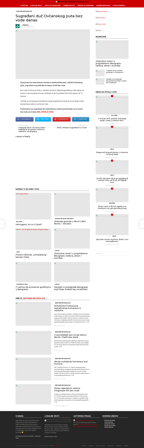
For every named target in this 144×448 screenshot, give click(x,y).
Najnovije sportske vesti (64, 218)
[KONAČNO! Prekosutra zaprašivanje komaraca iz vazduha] (33, 314)
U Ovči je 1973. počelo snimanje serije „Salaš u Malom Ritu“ (112, 120)
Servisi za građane (85, 5)
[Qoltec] (98, 30)
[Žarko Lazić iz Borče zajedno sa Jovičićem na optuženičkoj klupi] (112, 195)
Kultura (114, 115)
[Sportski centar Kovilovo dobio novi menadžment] (112, 224)
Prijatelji (91, 445)
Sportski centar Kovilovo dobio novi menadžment (112, 240)
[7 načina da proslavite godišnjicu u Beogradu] (33, 272)
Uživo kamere (108, 422)
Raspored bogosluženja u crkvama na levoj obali (112, 153)
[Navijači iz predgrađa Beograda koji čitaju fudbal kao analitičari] (72, 272)
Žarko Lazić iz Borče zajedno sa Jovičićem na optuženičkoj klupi (112, 207)
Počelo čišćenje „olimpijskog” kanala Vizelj (31, 255)
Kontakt (126, 445)
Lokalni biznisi (119, 5)
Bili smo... (19, 221)
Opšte (57, 250)
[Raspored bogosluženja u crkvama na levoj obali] (112, 137)
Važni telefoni (108, 427)
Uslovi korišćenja (100, 445)
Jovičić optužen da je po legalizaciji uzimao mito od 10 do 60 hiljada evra (112, 180)
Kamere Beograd (103, 5)
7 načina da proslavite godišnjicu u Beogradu (33, 288)
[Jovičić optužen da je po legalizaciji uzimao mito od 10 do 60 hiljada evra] (112, 167)
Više (87, 322)
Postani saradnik (109, 420)
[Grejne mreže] (101, 24)
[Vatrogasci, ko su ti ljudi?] (33, 206)
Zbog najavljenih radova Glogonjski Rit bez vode (67, 389)
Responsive (57, 445)
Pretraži (126, 254)
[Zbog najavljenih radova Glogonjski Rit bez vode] (33, 394)
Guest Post (110, 445)
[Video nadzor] (101, 18)
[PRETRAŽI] (130, 5)
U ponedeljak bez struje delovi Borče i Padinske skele (70, 336)
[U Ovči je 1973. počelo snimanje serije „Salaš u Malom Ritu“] (112, 105)
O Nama (84, 445)
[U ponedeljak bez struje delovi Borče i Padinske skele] (33, 343)
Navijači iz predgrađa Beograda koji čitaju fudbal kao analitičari (71, 288)
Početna (24, 5)
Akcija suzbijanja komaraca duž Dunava (71, 362)
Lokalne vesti (36, 5)
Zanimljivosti (69, 5)
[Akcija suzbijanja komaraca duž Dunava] (33, 369)
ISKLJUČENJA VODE (45, 112)
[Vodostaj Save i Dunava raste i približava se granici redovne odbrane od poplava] (2, 224)
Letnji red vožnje (109, 424)
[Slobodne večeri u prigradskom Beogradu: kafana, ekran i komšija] (72, 238)
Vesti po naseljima (53, 5)
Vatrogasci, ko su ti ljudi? (29, 224)
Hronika (112, 203)
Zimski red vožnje (109, 425)
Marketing (119, 445)
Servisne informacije (34, 298)
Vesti (18, 252)
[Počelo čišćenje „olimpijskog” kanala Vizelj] (33, 239)
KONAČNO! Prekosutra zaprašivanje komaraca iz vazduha (67, 308)
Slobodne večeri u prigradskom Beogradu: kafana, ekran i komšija (71, 255)
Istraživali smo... (22, 284)
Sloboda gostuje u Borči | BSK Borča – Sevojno (70, 222)
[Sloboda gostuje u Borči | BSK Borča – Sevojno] (72, 205)
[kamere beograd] (102, 11)
